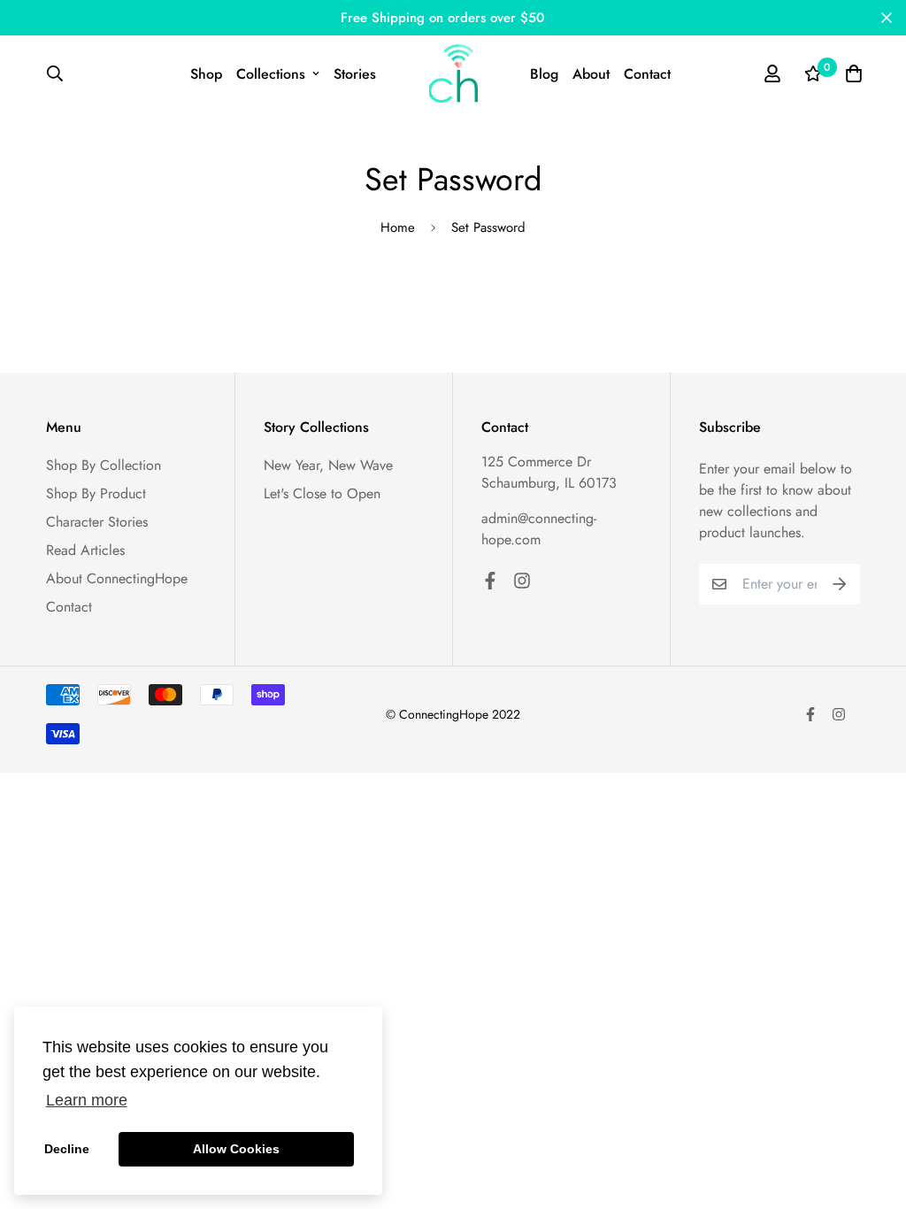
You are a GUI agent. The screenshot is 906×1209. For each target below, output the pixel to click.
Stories (355, 74)
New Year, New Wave (328, 465)
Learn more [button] (86, 1100)
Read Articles (85, 550)
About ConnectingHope (117, 578)
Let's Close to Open (322, 493)
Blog (544, 74)
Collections (270, 74)
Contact (647, 74)
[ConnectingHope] (453, 73)
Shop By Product (96, 493)
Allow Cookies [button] (236, 1149)
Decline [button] (66, 1149)
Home (397, 227)
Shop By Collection (103, 465)
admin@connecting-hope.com (538, 529)
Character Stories (97, 522)
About (591, 74)
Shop (206, 74)
